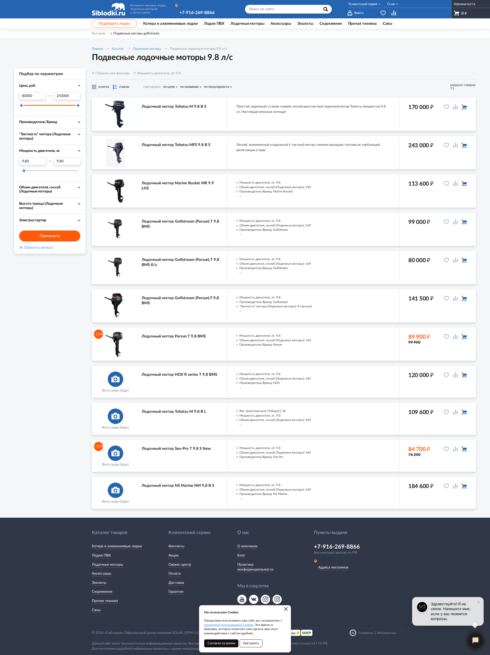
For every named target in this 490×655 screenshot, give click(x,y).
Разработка (366, 633)
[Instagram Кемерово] (277, 599)
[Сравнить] (455, 107)
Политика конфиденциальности (255, 567)
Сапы (96, 610)
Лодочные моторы (147, 49)
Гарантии (175, 591)
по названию (189, 87)
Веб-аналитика (386, 633)
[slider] (21, 105)
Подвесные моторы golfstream (136, 33)
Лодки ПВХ (101, 555)
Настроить (251, 643)
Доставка (176, 583)
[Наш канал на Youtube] (242, 599)
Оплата (174, 573)
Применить (50, 236)
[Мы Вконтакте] (253, 599)
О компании (247, 546)
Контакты (176, 546)
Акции (173, 555)
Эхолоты (99, 583)
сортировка (152, 87)
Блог (241, 555)
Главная (97, 49)
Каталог (118, 49)
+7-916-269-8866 (197, 12)
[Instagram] (265, 599)
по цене (169, 87)
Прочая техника (105, 601)
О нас (391, 4)
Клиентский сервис (363, 4)
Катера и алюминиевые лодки (117, 546)
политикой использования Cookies (228, 624)
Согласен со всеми (221, 643)
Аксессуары (101, 573)
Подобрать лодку (114, 24)
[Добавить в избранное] (446, 107)
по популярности (216, 87)
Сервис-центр (179, 564)
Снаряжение (102, 591)
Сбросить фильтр (36, 247)
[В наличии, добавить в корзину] (464, 107)
